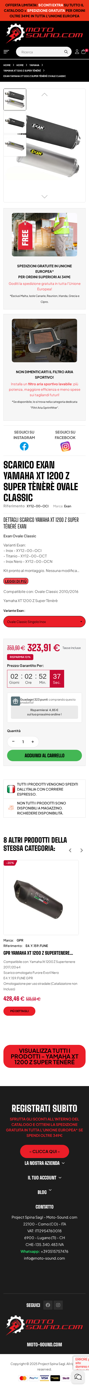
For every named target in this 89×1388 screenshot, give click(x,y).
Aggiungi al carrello (45, 755)
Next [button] (82, 850)
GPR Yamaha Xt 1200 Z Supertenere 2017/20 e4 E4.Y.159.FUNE (36, 953)
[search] (66, 52)
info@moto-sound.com (44, 1258)
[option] (41, 941)
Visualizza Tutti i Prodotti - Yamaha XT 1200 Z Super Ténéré (45, 1056)
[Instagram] (58, 1305)
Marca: (58, 506)
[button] (44, 1151)
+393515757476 (54, 1251)
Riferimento (14, 505)
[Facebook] (47, 1305)
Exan (67, 506)
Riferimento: (13, 946)
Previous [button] (70, 850)
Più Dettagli (19, 1011)
